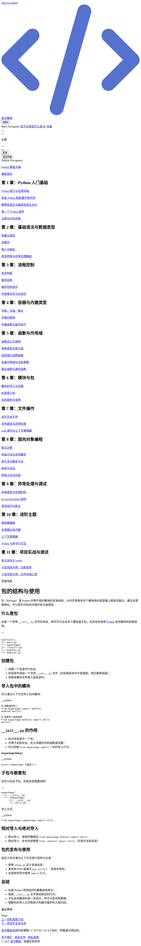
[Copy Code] (2, 632)
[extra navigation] (2, 133)
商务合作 (20, 937)
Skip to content (9, 2)
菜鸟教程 (15, 941)
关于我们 (6, 937)
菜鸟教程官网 (9, 930)
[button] (70, 182)
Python (110, 621)
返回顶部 (7, 157)
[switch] (2, 130)
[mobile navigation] (2, 149)
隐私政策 (33, 937)
